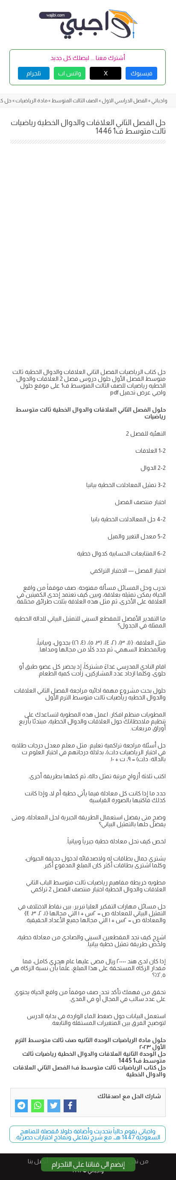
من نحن (138, 1161)
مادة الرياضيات (31, 101)
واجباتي (159, 101)
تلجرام (33, 73)
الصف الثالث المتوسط (74, 101)
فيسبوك (142, 73)
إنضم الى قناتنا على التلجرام (88, 1164)
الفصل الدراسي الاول (124, 101)
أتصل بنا (38, 1161)
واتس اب (69, 73)
